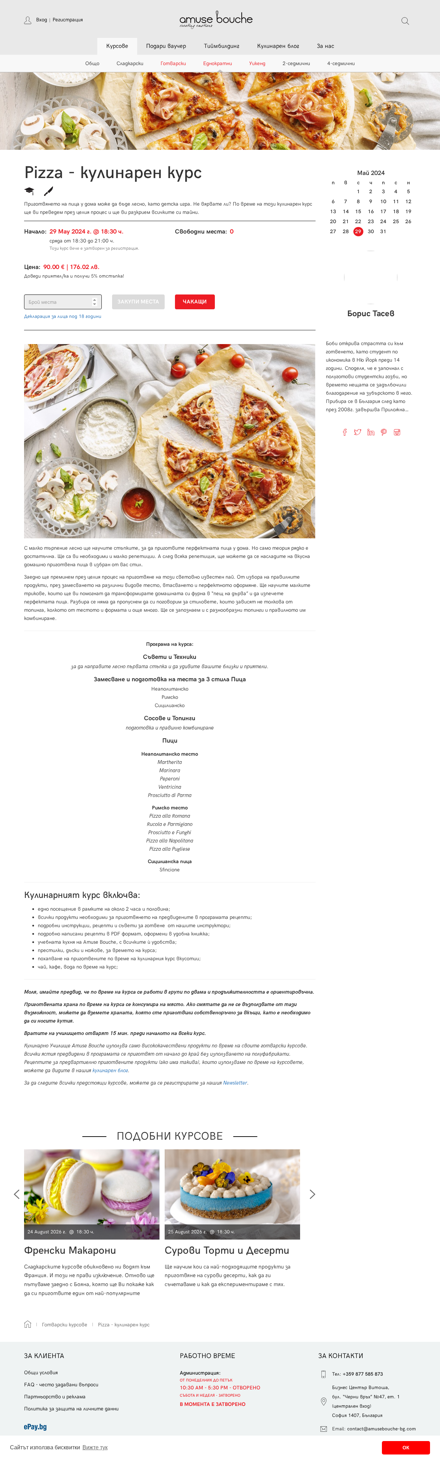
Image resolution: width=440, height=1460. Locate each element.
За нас (325, 46)
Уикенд (257, 63)
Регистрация (68, 20)
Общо (92, 63)
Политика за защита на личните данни (71, 1409)
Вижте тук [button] (95, 1447)
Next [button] (312, 1194)
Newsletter (235, 1083)
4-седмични (341, 63)
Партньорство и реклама (55, 1397)
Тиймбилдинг (221, 46)
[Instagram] (397, 432)
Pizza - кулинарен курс (124, 1325)
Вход (41, 20)
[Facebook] (345, 432)
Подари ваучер (166, 46)
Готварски (173, 63)
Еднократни (217, 63)
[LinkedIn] (371, 432)
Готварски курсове (64, 1325)
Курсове (117, 46)
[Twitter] (358, 432)
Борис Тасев (370, 314)
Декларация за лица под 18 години (62, 316)
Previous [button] (16, 1194)
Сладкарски (130, 63)
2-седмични (296, 63)
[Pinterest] (384, 432)
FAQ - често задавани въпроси (61, 1384)
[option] (94, 1223)
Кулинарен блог (278, 46)
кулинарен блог (110, 1070)
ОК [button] (406, 1447)
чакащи (195, 302)
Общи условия (41, 1372)
